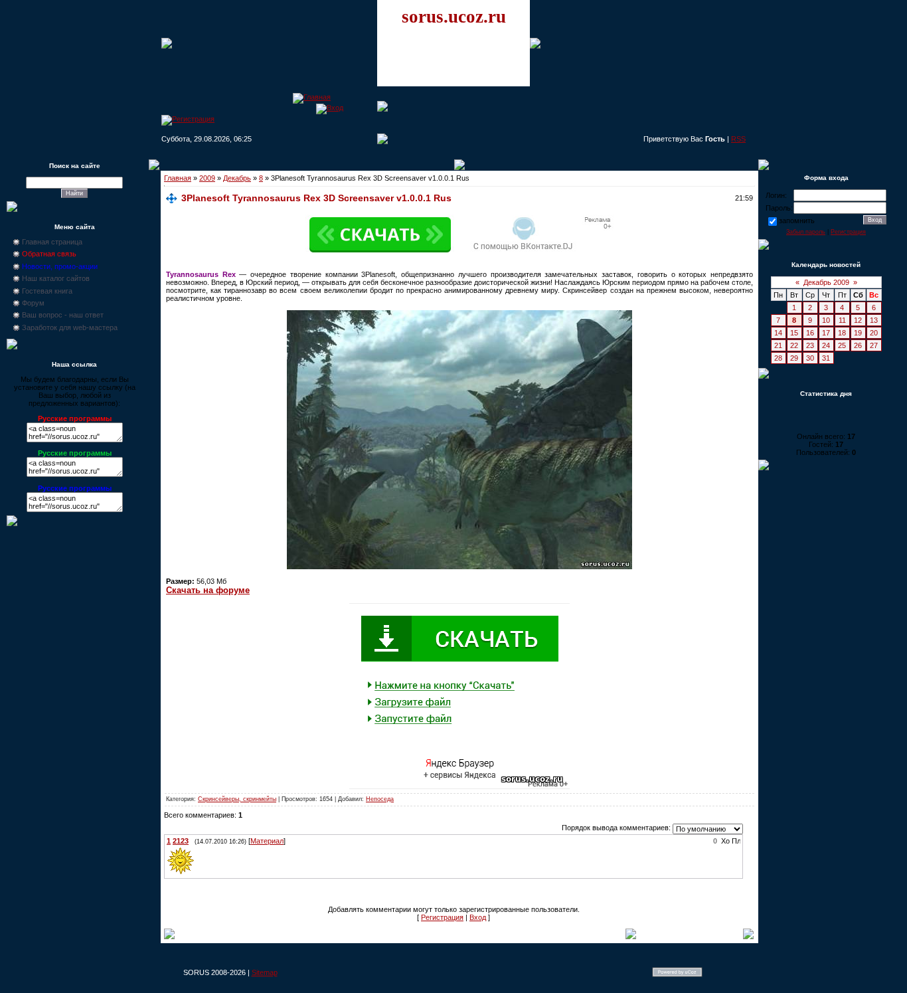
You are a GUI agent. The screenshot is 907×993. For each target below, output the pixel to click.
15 (794, 333)
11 (842, 320)
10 (826, 320)
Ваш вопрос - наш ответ (63, 315)
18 (842, 333)
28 (778, 358)
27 (874, 345)
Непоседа (380, 799)
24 (826, 345)
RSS (738, 139)
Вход (477, 917)
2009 (207, 178)
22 (794, 345)
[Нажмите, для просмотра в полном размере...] (459, 567)
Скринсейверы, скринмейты (237, 799)
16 (810, 333)
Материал (267, 841)
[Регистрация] (187, 119)
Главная (177, 178)
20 (874, 333)
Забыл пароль (805, 231)
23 (810, 345)
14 (778, 333)
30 (810, 358)
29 (794, 358)
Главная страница (52, 242)
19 (858, 333)
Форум (33, 303)
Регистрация (442, 917)
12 (858, 320)
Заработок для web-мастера (70, 327)
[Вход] (329, 108)
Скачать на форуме (208, 590)
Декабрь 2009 (826, 282)
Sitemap (265, 972)
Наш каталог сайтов (56, 278)
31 (826, 358)
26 (858, 345)
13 (874, 320)
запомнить (797, 221)
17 (826, 333)
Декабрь (237, 178)
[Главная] (312, 97)
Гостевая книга (47, 291)
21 (778, 345)
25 (842, 345)
